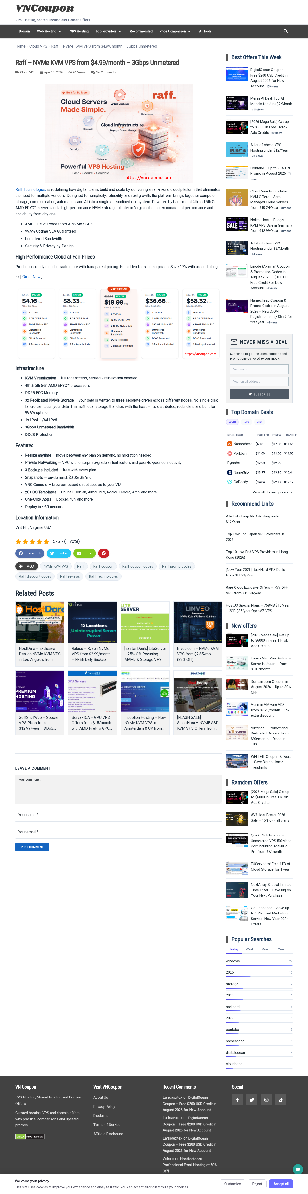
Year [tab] (281, 949)
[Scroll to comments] (298, 1169)
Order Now (31, 277)
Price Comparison (176, 31)
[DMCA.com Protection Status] (30, 1138)
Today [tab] (234, 949)
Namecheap (243, 444)
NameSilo (241, 472)
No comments (106, 72)
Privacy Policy (104, 1107)
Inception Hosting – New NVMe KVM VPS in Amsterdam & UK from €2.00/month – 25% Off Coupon (145, 728)
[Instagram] (266, 1099)
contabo (232, 1030)
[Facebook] (237, 1099)
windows (233, 961)
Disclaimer (101, 1115)
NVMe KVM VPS (56, 566)
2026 (230, 995)
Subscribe (259, 394)
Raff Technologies (30, 189)
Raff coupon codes (137, 566)
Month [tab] (266, 949)
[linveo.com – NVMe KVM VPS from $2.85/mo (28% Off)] (198, 622)
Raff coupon (103, 566)
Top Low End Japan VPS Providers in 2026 (255, 537)
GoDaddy (241, 482)
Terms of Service (107, 1125)
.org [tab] (246, 421)
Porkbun (240, 453)
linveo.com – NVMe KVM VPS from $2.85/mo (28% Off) (198, 654)
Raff (80, 566)
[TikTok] (280, 1099)
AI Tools (205, 31)
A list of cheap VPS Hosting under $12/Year (253, 519)
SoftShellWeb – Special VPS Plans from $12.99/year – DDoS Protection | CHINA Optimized (38, 728)
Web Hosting (50, 31)
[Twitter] (251, 1099)
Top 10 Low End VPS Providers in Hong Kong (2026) (257, 555)
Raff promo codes (176, 566)
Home (20, 46)
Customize (232, 1184)
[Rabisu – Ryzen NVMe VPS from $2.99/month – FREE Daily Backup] (92, 622)
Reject (257, 1184)
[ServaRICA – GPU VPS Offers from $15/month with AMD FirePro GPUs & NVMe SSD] (92, 691)
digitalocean (235, 1052)
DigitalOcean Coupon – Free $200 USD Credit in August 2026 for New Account (189, 1103)
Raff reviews (70, 576)
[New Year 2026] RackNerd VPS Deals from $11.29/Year (255, 572)
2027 (230, 1018)
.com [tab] (232, 421)
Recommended (141, 31)
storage (232, 984)
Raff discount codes (35, 576)
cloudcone (234, 1064)
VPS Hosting (79, 31)
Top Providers (109, 31)
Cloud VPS (38, 46)
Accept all (281, 1184)
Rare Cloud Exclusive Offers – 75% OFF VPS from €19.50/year (257, 590)
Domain (24, 31)
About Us (100, 1097)
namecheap (235, 1041)
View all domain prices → (273, 492)
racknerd (233, 1007)
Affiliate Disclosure (108, 1134)
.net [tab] (259, 421)
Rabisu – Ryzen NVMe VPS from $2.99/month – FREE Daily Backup (91, 654)
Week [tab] (250, 949)
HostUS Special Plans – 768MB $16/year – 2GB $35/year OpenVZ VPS (258, 608)
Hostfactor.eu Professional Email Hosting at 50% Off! (190, 1165)
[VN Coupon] (45, 9)
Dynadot (233, 463)
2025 (230, 972)
